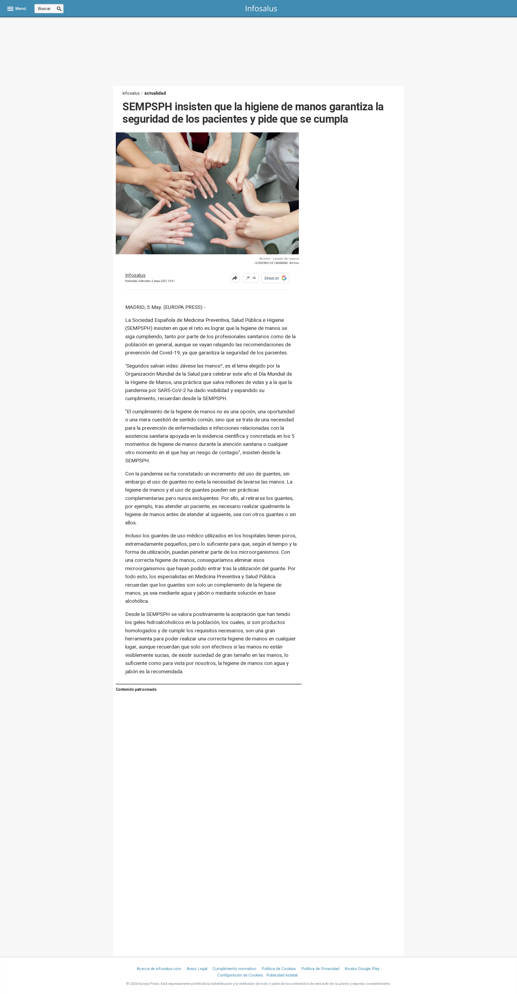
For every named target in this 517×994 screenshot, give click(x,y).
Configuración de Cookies (240, 975)
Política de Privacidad (320, 969)
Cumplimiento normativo (234, 969)
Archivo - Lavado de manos (279, 258)
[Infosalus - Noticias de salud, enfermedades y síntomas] (261, 8)
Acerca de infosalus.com (159, 969)
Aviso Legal (197, 969)
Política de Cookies (279, 969)
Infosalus (135, 276)
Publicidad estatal (282, 975)
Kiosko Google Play (362, 969)
